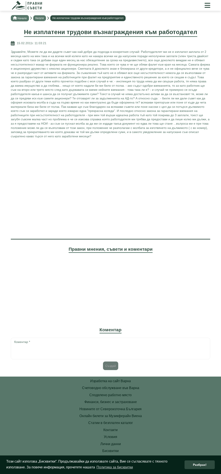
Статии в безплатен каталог (110, 423)
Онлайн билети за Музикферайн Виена (110, 416)
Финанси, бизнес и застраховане (110, 402)
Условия (110, 437)
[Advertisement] (110, 173)
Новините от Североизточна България (110, 409)
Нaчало (22, 18)
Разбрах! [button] (200, 464)
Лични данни (110, 444)
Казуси (39, 18)
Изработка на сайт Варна (110, 381)
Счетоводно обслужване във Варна (110, 388)
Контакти (110, 430)
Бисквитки (110, 451)
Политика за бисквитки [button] (114, 467)
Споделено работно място (110, 395)
